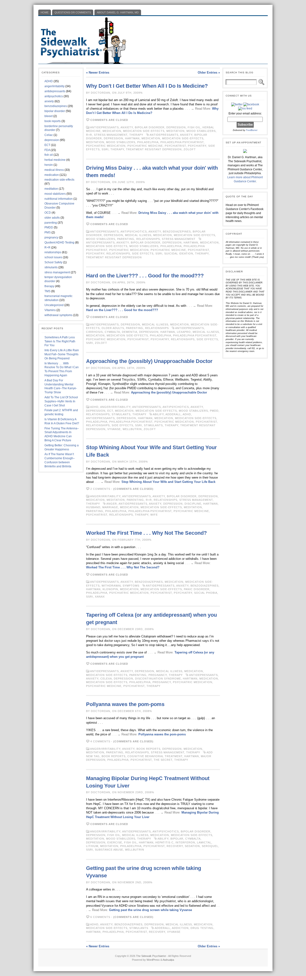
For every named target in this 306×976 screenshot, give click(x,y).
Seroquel (210, 846)
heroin (48, 165)
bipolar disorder (54, 111)
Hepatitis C (164, 842)
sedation (192, 846)
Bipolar (176, 838)
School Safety (53, 262)
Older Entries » (209, 72)
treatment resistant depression (154, 149)
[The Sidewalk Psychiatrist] (153, 40)
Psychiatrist (175, 145)
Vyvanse (114, 429)
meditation (51, 188)
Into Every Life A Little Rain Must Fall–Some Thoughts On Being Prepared (61, 354)
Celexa (106, 678)
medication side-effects (59, 179)
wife (154, 514)
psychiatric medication (106, 145)
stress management (57, 272)
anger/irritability (54, 86)
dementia (129, 331)
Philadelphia (147, 142)
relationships (52, 252)
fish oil (48, 154)
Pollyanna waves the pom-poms (125, 704)
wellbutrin (132, 429)
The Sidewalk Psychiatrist (151, 955)
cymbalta (112, 331)
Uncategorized (54, 305)
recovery (175, 846)
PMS (47, 232)
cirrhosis (94, 331)
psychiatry (197, 145)
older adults (52, 217)
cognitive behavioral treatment (154, 756)
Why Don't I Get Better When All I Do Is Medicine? (147, 86)
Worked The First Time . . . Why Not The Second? (146, 533)
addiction (180, 928)
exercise (114, 842)
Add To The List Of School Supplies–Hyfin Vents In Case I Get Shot (61, 401)
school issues (53, 257)
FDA (47, 150)
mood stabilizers (55, 193)
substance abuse (109, 849)
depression (51, 140)
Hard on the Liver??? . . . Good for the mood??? (145, 276)
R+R (47, 247)
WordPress (153, 959)
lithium (92, 846)
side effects (142, 253)
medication (51, 175)
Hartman (132, 138)
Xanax (100, 596)
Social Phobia (205, 592)
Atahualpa (168, 959)
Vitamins (50, 310)
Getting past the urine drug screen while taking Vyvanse (150, 910)
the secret (163, 759)
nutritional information (58, 198)
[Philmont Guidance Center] (245, 152)
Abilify (158, 414)
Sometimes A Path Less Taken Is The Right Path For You (59, 341)
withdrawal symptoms (58, 315)
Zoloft (190, 149)
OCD (47, 212)
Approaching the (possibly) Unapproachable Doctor (149, 361)
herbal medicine (55, 160)
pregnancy (51, 237)
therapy (49, 286)
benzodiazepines (55, 106)
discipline (193, 503)
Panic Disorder (196, 589)
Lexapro (184, 331)
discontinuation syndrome (158, 678)
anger (111, 503)
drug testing (202, 928)
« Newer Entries (97, 72)
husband (93, 507)
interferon (185, 842)
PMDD (48, 227)
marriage (110, 507)
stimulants (51, 267)
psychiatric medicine (145, 145)
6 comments (100, 917)
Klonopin (110, 589)
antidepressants (54, 91)
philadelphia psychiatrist (182, 142)
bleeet (48, 116)
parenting (50, 222)
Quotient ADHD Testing (59, 242)
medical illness (54, 170)
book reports (52, 121)
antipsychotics (53, 96)
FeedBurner (251, 130)
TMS (47, 291)
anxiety (49, 101)
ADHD (48, 81)
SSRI (105, 149)
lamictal (204, 842)
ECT (47, 145)
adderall (173, 414)
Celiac (48, 135)
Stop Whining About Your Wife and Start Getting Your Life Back (168, 482)
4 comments (100, 741)
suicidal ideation (178, 253)
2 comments (100, 488)
